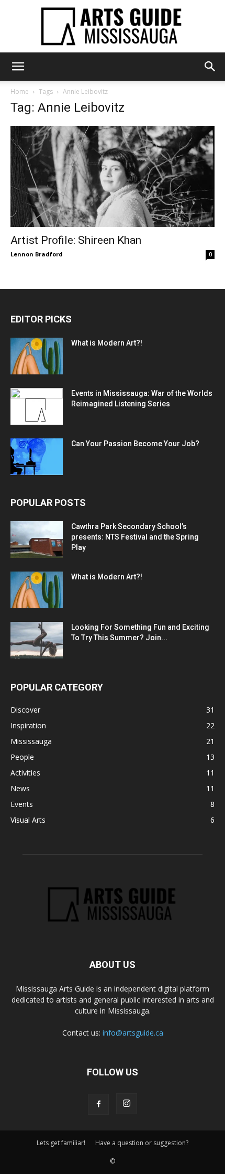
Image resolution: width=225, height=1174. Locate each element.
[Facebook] (98, 1104)
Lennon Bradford (36, 254)
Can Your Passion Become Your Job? (135, 443)
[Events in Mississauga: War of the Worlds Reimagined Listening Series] (36, 406)
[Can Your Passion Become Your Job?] (36, 456)
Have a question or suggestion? (141, 1142)
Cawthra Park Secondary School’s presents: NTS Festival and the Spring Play (135, 537)
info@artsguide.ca (133, 1033)
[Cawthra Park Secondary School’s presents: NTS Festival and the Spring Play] (36, 539)
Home (19, 91)
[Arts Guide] (112, 26)
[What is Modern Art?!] (36, 356)
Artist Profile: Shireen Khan (75, 240)
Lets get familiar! (61, 1142)
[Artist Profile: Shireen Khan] (112, 176)
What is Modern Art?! (106, 343)
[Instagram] (126, 1103)
